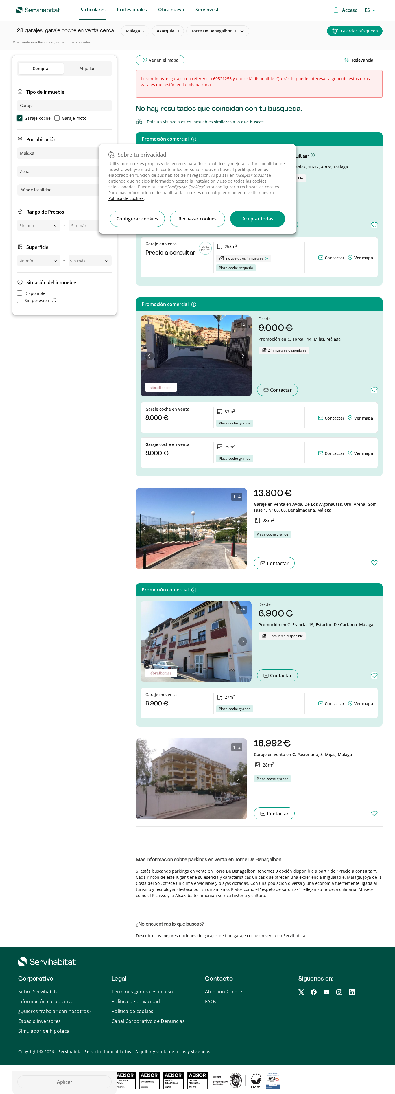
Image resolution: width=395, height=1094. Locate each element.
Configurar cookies (137, 219)
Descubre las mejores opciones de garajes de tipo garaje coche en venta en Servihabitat (221, 935)
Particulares (92, 9)
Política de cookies (126, 198)
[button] (149, 356)
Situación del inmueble (51, 282)
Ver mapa (363, 257)
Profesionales (132, 9)
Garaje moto (74, 118)
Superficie (37, 247)
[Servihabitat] (29, 9)
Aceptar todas (257, 219)
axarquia (168, 31)
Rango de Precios (45, 212)
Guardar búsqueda (359, 31)
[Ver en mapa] (350, 257)
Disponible (35, 293)
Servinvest (207, 9)
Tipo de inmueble (45, 92)
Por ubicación (41, 139)
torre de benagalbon (214, 31)
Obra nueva (171, 9)
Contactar (334, 257)
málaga (135, 31)
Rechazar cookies (197, 219)
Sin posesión (37, 300)
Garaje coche (38, 118)
